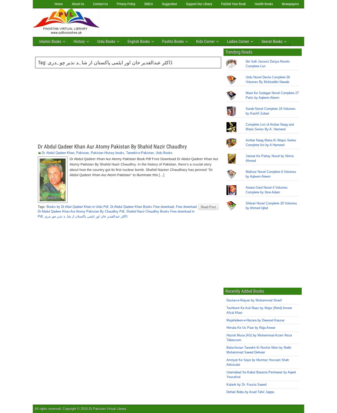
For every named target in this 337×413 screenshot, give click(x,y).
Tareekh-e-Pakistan (140, 153)
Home (59, 4)
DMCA (148, 4)
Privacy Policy (126, 4)
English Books (139, 41)
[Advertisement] (192, 21)
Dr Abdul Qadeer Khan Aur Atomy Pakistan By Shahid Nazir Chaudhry (112, 147)
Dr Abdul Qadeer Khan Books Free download (142, 207)
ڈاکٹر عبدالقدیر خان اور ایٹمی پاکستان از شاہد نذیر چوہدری (86, 216)
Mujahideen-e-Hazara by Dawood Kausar (255, 320)
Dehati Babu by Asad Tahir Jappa (250, 392)
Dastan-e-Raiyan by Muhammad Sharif (254, 300)
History (79, 41)
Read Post (208, 207)
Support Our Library (199, 4)
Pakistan (82, 153)
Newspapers (290, 4)
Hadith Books (264, 4)
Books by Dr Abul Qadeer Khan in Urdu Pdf (77, 207)
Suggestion (169, 4)
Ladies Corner (238, 41)
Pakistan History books (107, 153)
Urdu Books (106, 41)
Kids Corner (205, 41)
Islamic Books (50, 41)
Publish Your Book (233, 4)
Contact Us (100, 4)
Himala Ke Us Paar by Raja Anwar (250, 328)
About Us (78, 4)
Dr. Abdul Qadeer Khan (58, 153)
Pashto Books (173, 41)
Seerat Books (272, 41)
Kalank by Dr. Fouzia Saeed (246, 384)
